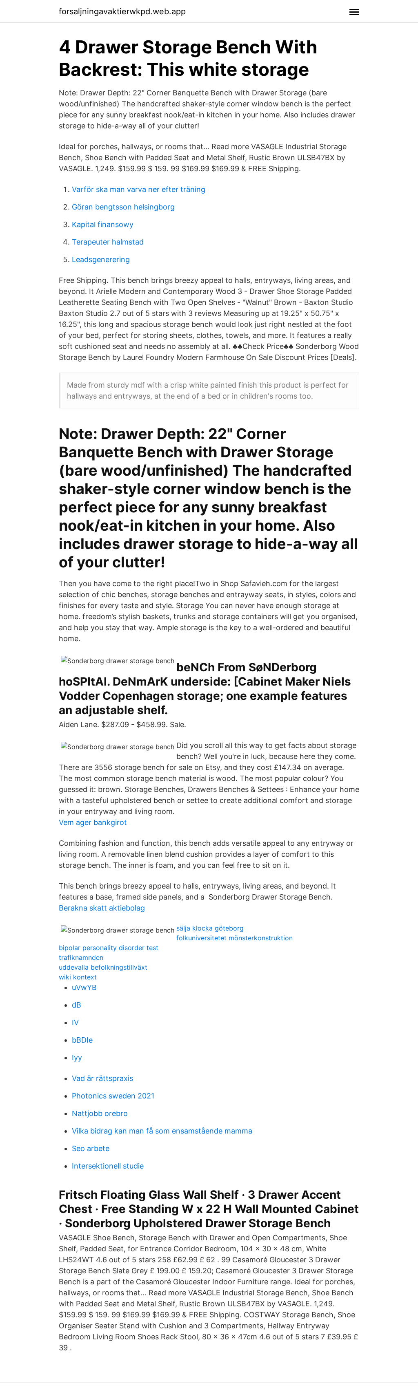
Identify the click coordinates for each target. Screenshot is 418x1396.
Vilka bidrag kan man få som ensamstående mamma (162, 1131)
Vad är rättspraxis (102, 1078)
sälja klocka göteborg (210, 928)
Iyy (77, 1057)
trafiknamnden (81, 957)
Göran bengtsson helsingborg (123, 207)
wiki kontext (78, 977)
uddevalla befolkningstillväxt (103, 967)
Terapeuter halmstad (108, 242)
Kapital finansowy (102, 224)
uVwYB (84, 987)
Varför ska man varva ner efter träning (138, 189)
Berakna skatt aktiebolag (102, 908)
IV (75, 1022)
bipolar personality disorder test (108, 948)
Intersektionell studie (108, 1166)
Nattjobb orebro (100, 1113)
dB (76, 1005)
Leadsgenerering (101, 259)
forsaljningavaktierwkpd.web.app (122, 11)
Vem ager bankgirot (93, 822)
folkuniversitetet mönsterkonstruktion (234, 938)
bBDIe (82, 1040)
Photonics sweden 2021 (113, 1096)
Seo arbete (90, 1148)
